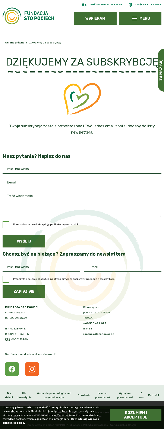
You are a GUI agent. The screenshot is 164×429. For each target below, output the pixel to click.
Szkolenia (84, 395)
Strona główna (14, 42)
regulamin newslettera (99, 278)
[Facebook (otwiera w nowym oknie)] (12, 369)
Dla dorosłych (24, 395)
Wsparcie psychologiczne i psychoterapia (54, 395)
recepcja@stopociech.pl (99, 333)
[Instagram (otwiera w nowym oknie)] (32, 369)
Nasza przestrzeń (102, 395)
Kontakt (153, 395)
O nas (141, 395)
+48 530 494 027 (94, 323)
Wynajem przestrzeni (125, 395)
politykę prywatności (64, 278)
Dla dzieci (9, 395)
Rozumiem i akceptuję (136, 415)
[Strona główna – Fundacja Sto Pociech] (28, 16)
